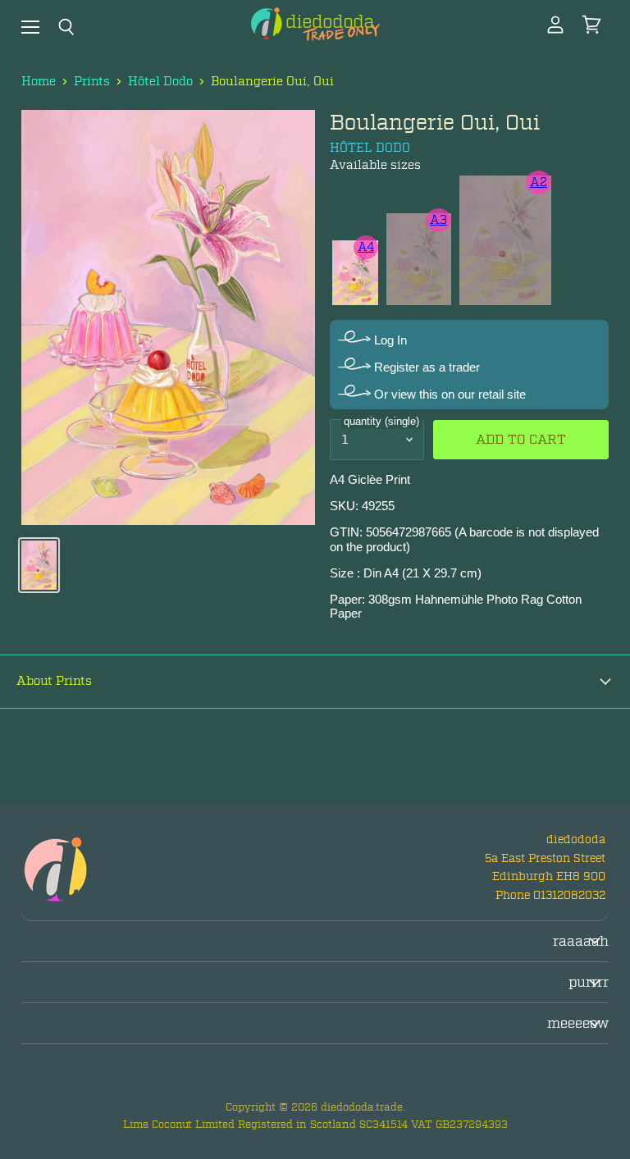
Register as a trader (425, 367)
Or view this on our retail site (448, 394)
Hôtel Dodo (160, 82)
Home (38, 82)
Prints (92, 82)
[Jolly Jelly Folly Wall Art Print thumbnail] (39, 565)
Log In (389, 340)
